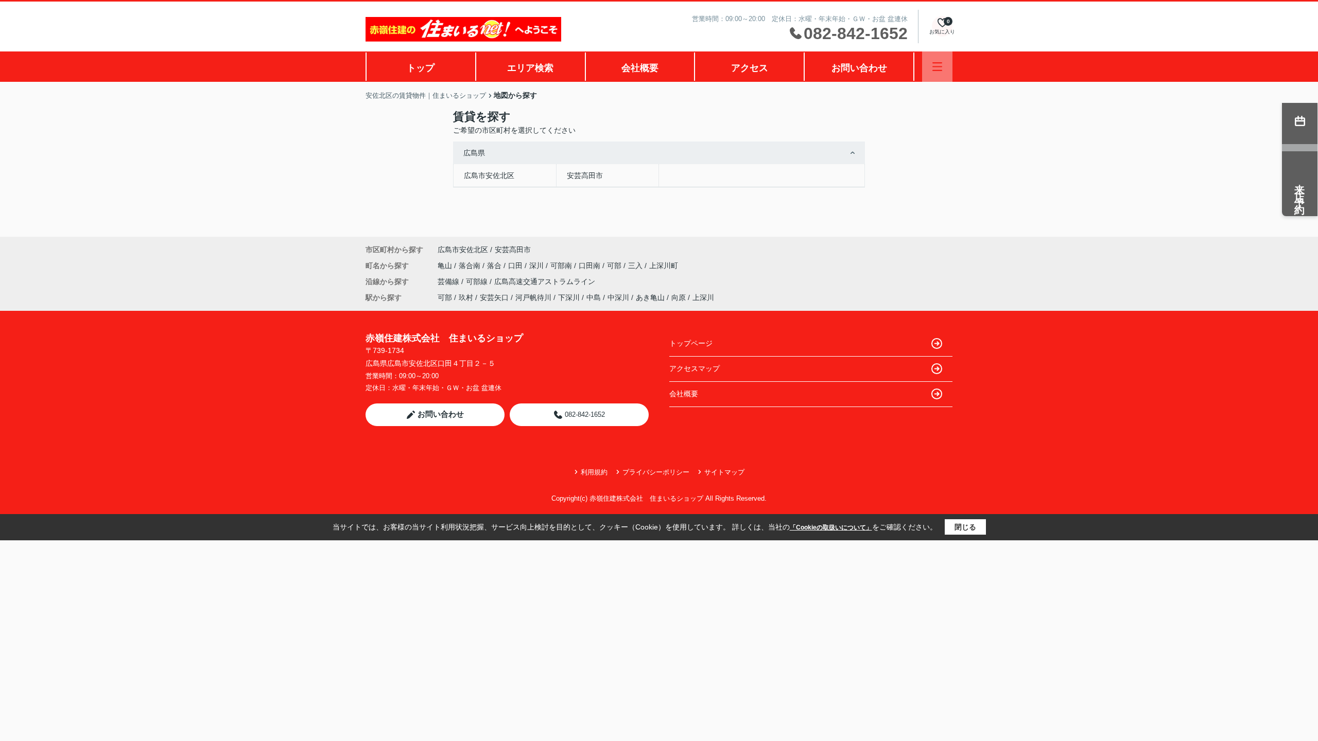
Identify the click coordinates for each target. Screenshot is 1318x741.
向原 (678, 297)
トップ (421, 68)
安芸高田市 (585, 175)
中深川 (618, 297)
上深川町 (663, 265)
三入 (636, 265)
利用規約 (594, 472)
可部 (615, 265)
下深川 (569, 297)
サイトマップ (724, 472)
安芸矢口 (494, 297)
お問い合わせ (859, 68)
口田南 (590, 265)
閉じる (965, 527)
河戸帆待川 (533, 297)
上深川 (703, 297)
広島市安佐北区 (489, 175)
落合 (495, 265)
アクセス (749, 68)
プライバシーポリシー (655, 472)
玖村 (466, 297)
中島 (593, 297)
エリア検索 (530, 68)
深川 (537, 265)
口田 (516, 265)
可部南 (562, 265)
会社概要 (639, 68)
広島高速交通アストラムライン (544, 281)
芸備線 (449, 281)
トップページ (691, 343)
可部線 (478, 281)
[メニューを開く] (937, 67)
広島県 (474, 153)
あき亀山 (650, 297)
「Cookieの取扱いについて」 (831, 527)
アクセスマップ (694, 368)
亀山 (446, 265)
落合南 (470, 265)
